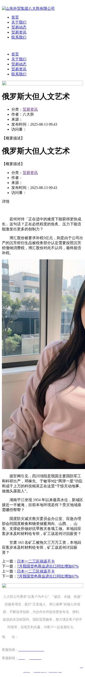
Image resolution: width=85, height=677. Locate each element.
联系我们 (18, 37)
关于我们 (18, 22)
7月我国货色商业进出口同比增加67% (48, 566)
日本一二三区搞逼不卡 (36, 561)
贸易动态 (18, 27)
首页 (15, 17)
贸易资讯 (18, 32)
